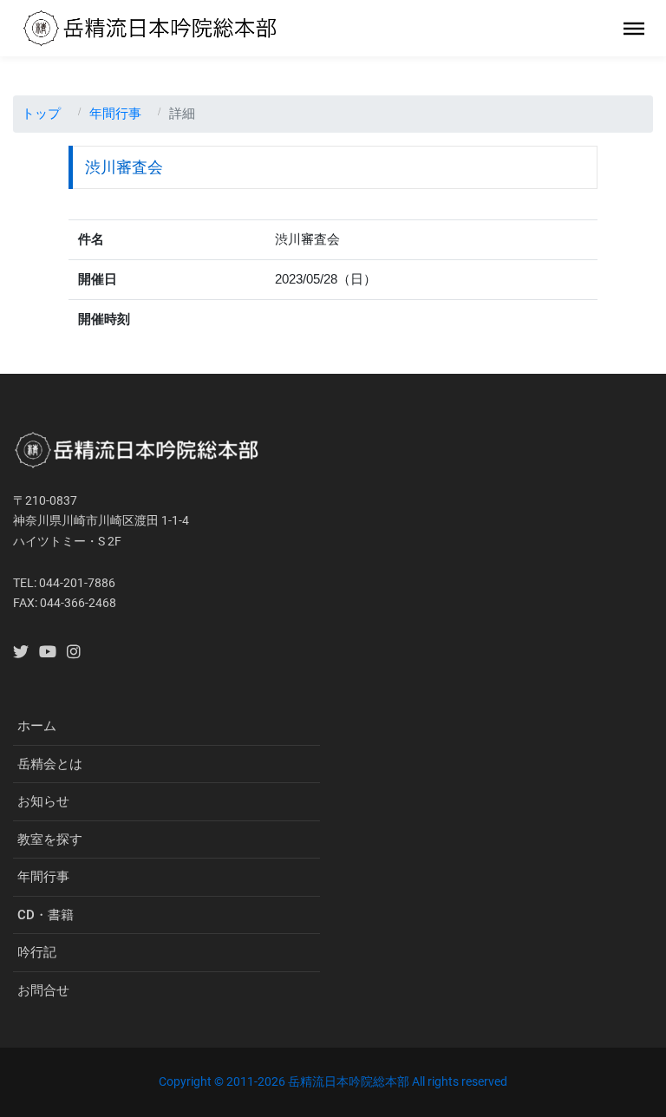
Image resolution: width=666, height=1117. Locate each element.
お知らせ (43, 801)
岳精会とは (49, 764)
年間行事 (115, 113)
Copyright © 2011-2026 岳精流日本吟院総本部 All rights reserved (333, 1081)
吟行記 (36, 952)
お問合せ (43, 990)
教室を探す (49, 839)
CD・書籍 (45, 915)
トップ (41, 113)
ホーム (36, 726)
